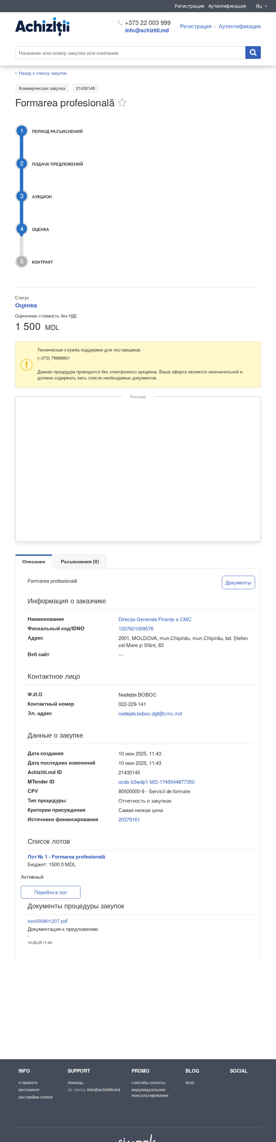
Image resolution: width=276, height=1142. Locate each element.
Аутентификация (227, 6)
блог (190, 1082)
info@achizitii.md (147, 30)
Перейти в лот (50, 892)
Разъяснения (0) (80, 561)
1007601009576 (135, 628)
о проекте (28, 1082)
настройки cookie (36, 1097)
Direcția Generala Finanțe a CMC (155, 619)
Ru (259, 6)
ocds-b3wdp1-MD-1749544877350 (156, 781)
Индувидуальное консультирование (150, 1092)
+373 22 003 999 (147, 22)
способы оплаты (148, 1082)
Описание (33, 561)
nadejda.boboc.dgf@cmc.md (150, 713)
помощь (75, 1082)
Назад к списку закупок (43, 73)
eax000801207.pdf (48, 920)
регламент (29, 1089)
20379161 (129, 819)
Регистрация (189, 6)
